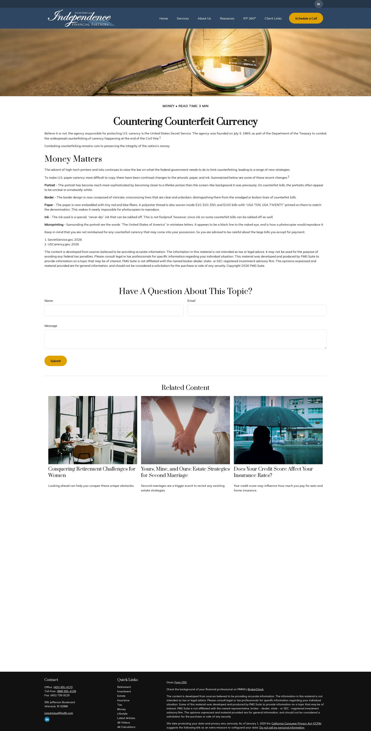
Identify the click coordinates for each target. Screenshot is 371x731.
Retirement (124, 687)
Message (50, 326)
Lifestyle (122, 713)
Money (121, 709)
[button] (163, 18)
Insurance (123, 700)
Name (48, 301)
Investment (124, 691)
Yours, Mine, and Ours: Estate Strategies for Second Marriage (185, 472)
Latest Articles (126, 718)
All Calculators (126, 727)
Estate (121, 696)
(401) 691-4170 (62, 687)
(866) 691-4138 (66, 691)
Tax (119, 704)
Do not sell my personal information (282, 727)
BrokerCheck (256, 689)
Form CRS (180, 682)
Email (191, 301)
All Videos (123, 722)
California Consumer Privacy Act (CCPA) (296, 723)
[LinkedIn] (318, 4)
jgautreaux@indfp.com (58, 713)
